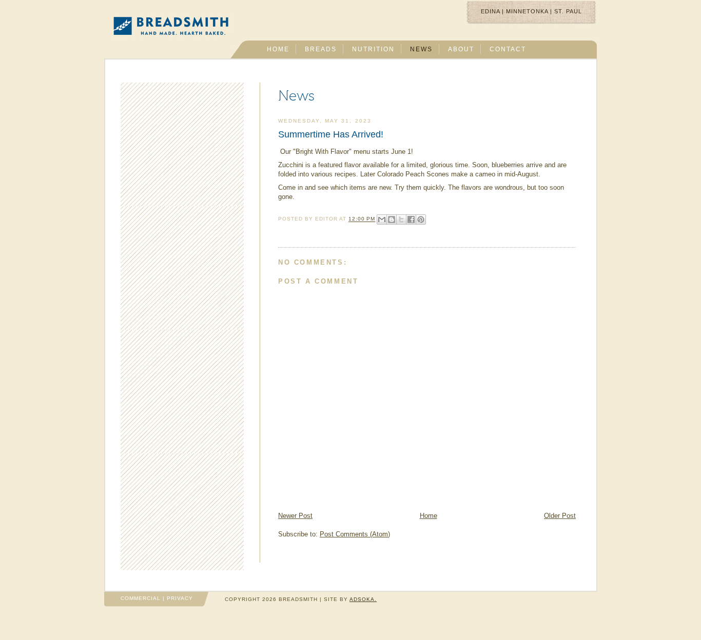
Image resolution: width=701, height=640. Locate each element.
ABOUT (461, 49)
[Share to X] (401, 219)
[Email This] (382, 219)
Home (428, 515)
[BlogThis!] (391, 219)
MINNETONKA (527, 11)
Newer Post (295, 515)
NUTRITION (373, 49)
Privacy (180, 598)
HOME (278, 49)
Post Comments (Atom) (355, 534)
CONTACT (508, 49)
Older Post (560, 515)
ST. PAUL (568, 11)
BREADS (321, 49)
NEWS (421, 49)
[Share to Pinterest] (421, 219)
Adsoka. (363, 599)
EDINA (490, 11)
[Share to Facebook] (411, 219)
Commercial (141, 598)
